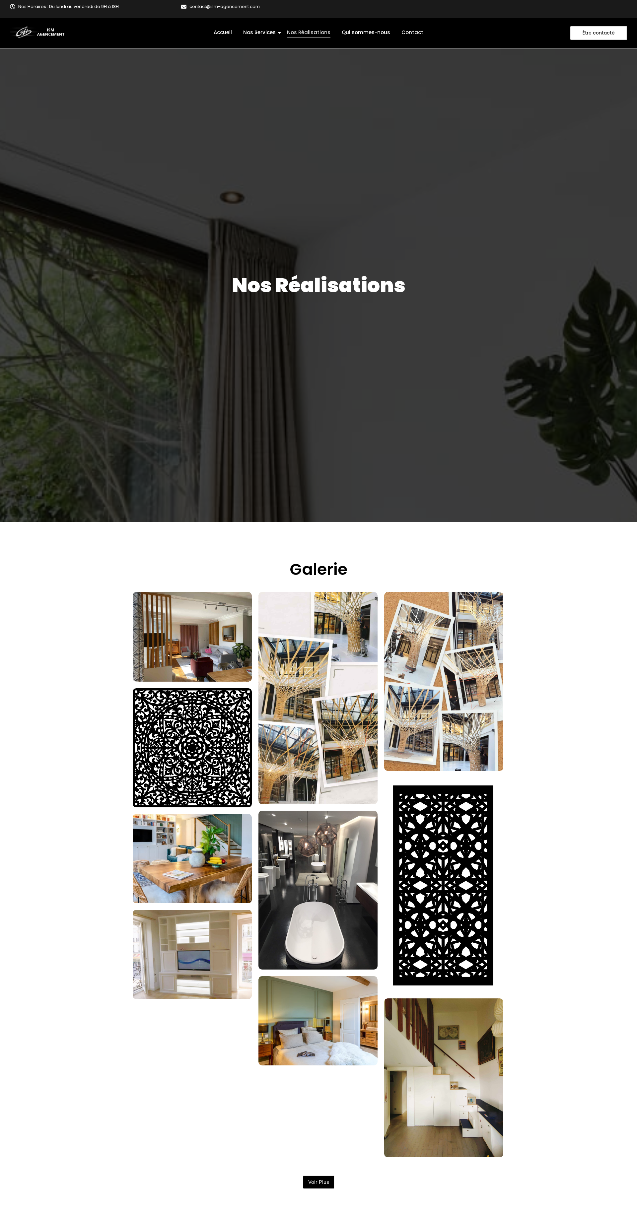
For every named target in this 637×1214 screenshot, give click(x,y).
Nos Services (259, 32)
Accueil (223, 32)
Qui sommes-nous (366, 32)
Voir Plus (318, 1182)
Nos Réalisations (308, 32)
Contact (412, 32)
